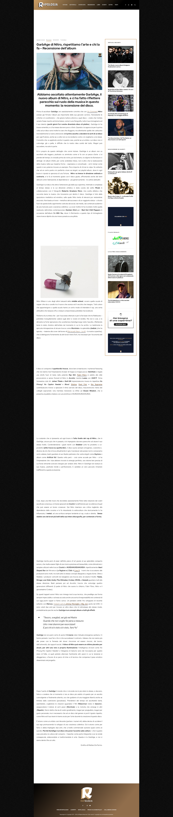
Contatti (73, 810)
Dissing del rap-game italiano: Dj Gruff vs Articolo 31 (120, 172)
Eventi (104, 4)
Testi (116, 4)
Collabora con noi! (110, 810)
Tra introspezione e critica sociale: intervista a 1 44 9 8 (118, 301)
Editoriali (73, 4)
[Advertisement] (86, 25)
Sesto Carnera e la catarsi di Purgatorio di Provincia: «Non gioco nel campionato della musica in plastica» (120, 276)
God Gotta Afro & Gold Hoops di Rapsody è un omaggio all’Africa (118, 114)
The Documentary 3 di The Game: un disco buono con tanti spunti (119, 139)
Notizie (65, 4)
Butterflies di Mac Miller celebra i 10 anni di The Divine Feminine (120, 90)
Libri (98, 4)
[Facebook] (125, 5)
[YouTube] (131, 5)
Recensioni (91, 4)
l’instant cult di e (71, 604)
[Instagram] (128, 5)
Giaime (74, 384)
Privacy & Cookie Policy (94, 810)
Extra (111, 4)
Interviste (81, 4)
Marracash (71, 331)
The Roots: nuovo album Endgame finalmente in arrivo (119, 66)
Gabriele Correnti (40, 40)
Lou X (77, 570)
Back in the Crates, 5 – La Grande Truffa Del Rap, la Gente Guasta (120, 197)
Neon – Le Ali (80, 331)
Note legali (81, 810)
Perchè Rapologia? (62, 810)
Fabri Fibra (82, 375)
